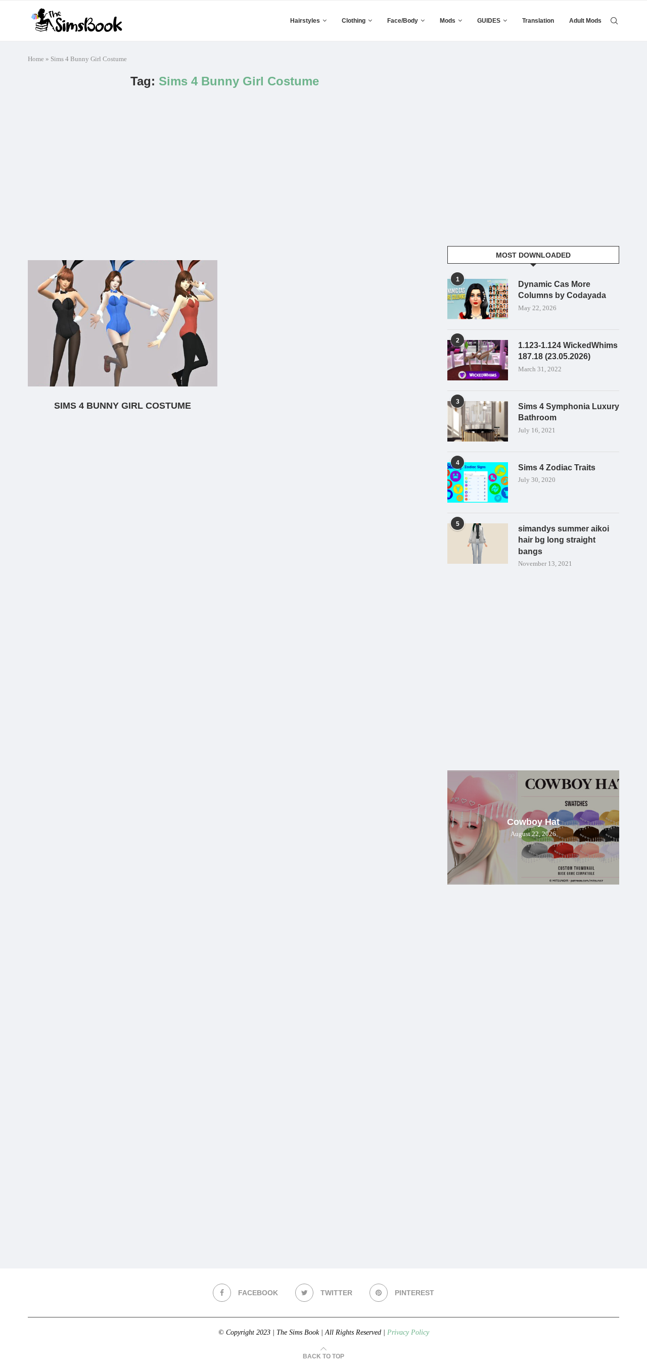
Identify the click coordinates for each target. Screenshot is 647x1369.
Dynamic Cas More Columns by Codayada (562, 290)
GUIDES (488, 20)
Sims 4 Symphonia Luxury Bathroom (568, 412)
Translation (538, 20)
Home (36, 59)
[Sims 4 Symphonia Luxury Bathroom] (477, 421)
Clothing (353, 20)
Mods (447, 20)
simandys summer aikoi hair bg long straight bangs (563, 540)
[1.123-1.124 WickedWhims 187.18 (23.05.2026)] (477, 360)
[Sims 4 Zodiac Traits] (477, 482)
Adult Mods (585, 20)
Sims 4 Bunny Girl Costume (122, 406)
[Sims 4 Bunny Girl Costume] (122, 323)
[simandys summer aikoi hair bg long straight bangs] (477, 543)
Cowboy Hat (533, 822)
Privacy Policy (408, 1332)
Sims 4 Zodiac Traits (556, 467)
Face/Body (402, 20)
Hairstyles (305, 20)
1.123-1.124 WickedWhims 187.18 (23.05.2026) (568, 351)
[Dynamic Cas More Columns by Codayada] (477, 299)
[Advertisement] (225, 174)
